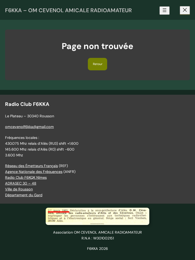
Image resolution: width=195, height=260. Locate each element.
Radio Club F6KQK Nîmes (26, 177)
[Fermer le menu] (185, 10)
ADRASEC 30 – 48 (20, 183)
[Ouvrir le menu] (164, 10)
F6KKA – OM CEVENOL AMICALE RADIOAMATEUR (68, 10)
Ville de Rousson (19, 189)
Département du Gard (23, 195)
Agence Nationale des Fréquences (33, 171)
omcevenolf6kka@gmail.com (29, 126)
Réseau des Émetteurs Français (31, 166)
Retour (97, 64)
